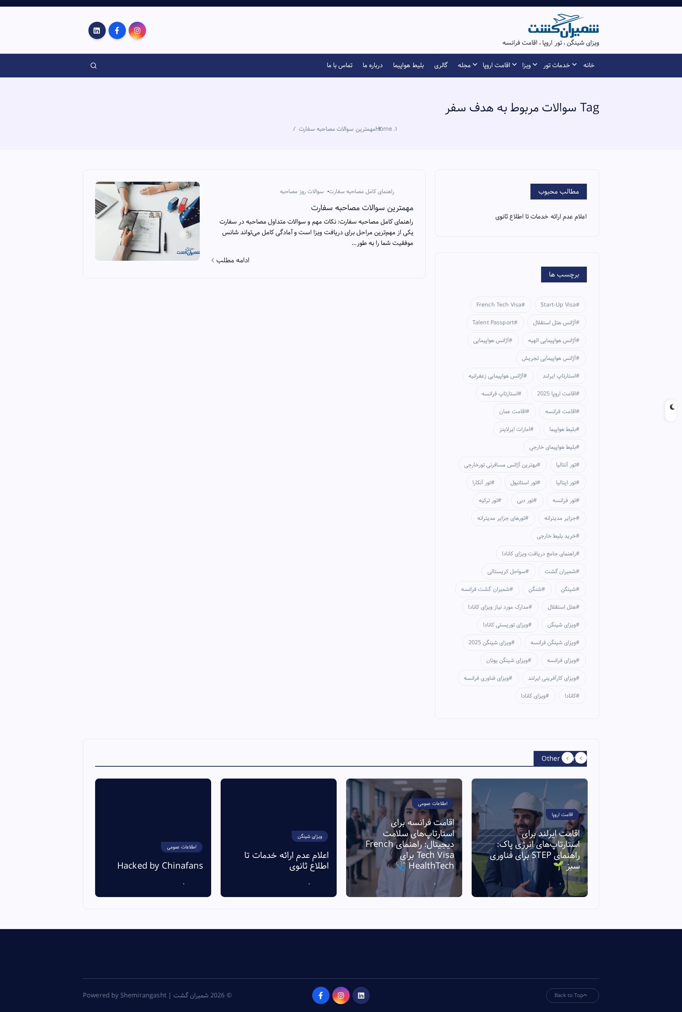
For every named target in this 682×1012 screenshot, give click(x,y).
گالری (441, 65)
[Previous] (567, 758)
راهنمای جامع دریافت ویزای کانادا (539, 553)
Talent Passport (493, 322)
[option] (153, 838)
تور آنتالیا (566, 465)
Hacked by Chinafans (160, 866)
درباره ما (373, 65)
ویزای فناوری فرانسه (486, 678)
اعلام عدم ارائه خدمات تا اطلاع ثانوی (541, 217)
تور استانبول (523, 482)
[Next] (581, 758)
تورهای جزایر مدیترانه (501, 518)
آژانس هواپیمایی (491, 340)
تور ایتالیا (566, 482)
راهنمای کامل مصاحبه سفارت (361, 191)
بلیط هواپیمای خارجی (552, 447)
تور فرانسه (564, 500)
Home (383, 129)
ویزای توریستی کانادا (505, 625)
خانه (589, 65)
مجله (464, 65)
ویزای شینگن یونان (507, 660)
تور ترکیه (488, 500)
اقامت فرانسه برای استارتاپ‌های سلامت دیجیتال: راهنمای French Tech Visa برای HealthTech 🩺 (409, 844)
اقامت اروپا (496, 65)
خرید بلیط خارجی (556, 536)
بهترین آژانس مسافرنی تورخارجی (500, 465)
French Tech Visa (499, 305)
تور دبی (525, 500)
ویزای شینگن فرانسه (553, 642)
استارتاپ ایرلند (559, 376)
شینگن (568, 589)
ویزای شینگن (561, 625)
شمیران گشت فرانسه (485, 589)
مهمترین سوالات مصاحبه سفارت (337, 129)
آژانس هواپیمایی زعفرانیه (495, 376)
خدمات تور (556, 65)
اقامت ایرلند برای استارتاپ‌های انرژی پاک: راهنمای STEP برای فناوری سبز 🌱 (535, 850)
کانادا (570, 696)
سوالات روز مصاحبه (302, 191)
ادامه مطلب (231, 260)
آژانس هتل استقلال (554, 322)
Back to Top (569, 995)
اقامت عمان (512, 411)
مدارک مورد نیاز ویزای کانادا (498, 607)
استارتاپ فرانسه (500, 393)
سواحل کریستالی (506, 571)
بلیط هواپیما (408, 65)
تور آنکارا (481, 482)
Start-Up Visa (558, 305)
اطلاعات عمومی (182, 847)
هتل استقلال (562, 607)
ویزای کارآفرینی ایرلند (552, 678)
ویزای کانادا (533, 696)
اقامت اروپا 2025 (556, 393)
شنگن (534, 589)
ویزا (526, 65)
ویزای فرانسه (561, 660)
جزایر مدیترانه (560, 518)
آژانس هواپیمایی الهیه (552, 340)
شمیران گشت (560, 571)
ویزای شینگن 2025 (489, 642)
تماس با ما (339, 65)
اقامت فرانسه (560, 411)
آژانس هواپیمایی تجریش (549, 358)
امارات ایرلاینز (514, 429)
